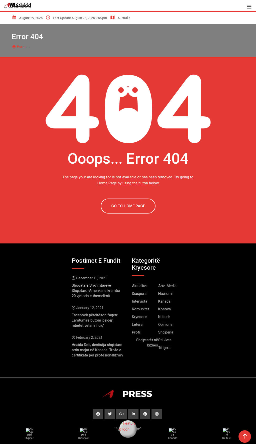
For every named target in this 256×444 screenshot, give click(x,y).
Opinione (165, 324)
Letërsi (137, 324)
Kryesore (139, 317)
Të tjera (164, 347)
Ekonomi (165, 293)
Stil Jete (165, 340)
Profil (136, 332)
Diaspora (139, 293)
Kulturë (164, 317)
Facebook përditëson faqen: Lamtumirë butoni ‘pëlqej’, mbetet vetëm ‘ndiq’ (95, 320)
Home (21, 47)
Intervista (139, 301)
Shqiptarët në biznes (147, 342)
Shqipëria (165, 332)
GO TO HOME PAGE (128, 206)
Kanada (164, 301)
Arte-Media (167, 286)
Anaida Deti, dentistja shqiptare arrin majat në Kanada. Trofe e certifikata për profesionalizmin (97, 349)
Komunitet (140, 309)
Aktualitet (140, 286)
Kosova (164, 309)
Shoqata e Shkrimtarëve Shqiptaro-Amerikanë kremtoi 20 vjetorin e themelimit (96, 290)
